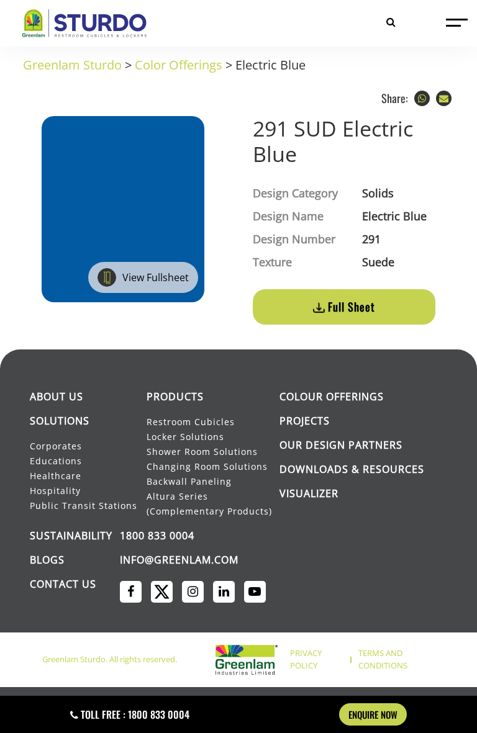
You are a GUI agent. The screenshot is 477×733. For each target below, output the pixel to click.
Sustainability (71, 535)
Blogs (47, 560)
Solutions (59, 421)
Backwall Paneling (189, 481)
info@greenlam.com (179, 560)
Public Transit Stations (84, 505)
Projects (304, 421)
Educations (56, 461)
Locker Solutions (185, 437)
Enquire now (373, 714)
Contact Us (63, 584)
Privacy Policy (306, 659)
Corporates (57, 446)
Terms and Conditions (382, 659)
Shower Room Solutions (202, 451)
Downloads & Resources (351, 469)
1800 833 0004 (157, 535)
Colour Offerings (331, 396)
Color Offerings (178, 64)
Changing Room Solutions (207, 466)
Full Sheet (350, 307)
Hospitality (55, 491)
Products (175, 396)
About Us (56, 396)
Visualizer (308, 493)
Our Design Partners (340, 445)
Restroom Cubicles (191, 422)
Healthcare (55, 476)
